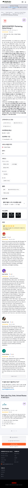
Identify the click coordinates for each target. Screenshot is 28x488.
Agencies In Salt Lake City (18, 13)
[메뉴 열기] (25, 2)
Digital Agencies (9, 12)
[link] (22, 2)
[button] (24, 20)
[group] (14, 413)
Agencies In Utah (6, 13)
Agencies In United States (20, 12)
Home (2, 12)
